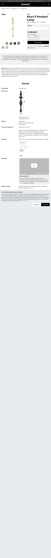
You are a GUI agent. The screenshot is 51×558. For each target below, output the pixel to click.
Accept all (45, 204)
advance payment (34, 46)
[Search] (44, 4)
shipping (32, 36)
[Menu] (2, 4)
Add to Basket (38, 42)
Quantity (30, 25)
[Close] (49, 1)
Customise (36, 204)
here (21, 183)
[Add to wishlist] (48, 14)
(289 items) (23, 8)
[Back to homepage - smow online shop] (25, 4)
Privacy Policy (25, 200)
